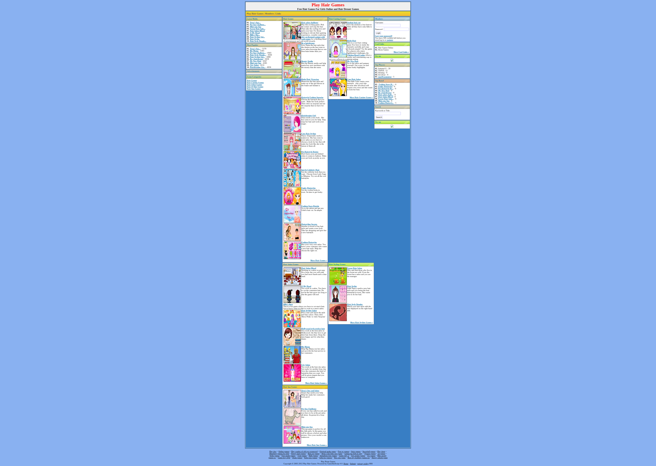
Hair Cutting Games (255, 83)
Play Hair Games (255, 13)
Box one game (340, 458)
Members (269, 13)
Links (278, 13)
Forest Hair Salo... (257, 29)
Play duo (272, 451)
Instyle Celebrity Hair (310, 170)
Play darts (381, 451)
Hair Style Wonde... (258, 41)
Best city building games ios (359, 458)
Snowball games (369, 451)
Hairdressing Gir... (257, 67)
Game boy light (284, 458)
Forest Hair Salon (354, 268)
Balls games (313, 456)
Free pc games (343, 451)
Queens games (370, 454)
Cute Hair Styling (308, 134)
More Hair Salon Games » (316, 383)
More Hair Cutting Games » (361, 97)
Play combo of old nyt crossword (304, 451)
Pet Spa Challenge (308, 409)
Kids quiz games (310, 458)
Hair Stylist (254, 39)
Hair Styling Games (255, 87)
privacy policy (363, 464)
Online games (283, 451)
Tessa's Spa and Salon (310, 391)
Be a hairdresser (256, 59)
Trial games (302, 456)
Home (346, 464)
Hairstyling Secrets (309, 224)
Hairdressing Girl (308, 115)
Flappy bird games (298, 454)
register (390, 40)
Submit (353, 464)
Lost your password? (383, 36)
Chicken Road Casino (356, 55)
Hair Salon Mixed (257, 31)
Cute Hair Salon (354, 79)
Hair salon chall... (385, 95)
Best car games (313, 454)
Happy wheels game (380, 458)
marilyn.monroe (385, 77)
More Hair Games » (318, 260)
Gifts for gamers (325, 458)
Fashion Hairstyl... (386, 103)
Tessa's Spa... (255, 23)
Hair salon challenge (309, 23)
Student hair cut (353, 23)
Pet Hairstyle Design (309, 152)
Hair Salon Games (254, 85)
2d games (381, 454)
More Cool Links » (401, 52)
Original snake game (328, 451)
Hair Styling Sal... (257, 37)
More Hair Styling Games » (361, 322)
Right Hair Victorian (310, 79)
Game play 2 (344, 456)
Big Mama (254, 51)
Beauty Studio (307, 61)
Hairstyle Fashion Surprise (312, 97)
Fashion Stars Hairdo (310, 206)
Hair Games (252, 80)
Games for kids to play (353, 454)
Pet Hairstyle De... (385, 88)
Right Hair (351, 41)
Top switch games (358, 456)
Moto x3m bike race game (332, 454)
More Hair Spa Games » (317, 445)
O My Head (255, 33)
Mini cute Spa (255, 27)
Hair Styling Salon (309, 310)
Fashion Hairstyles (309, 242)
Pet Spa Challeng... (258, 25)
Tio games (371, 456)
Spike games (274, 456)
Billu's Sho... (255, 35)
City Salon (254, 65)
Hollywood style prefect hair (313, 329)
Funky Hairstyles (308, 188)
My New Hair (255, 61)
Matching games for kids (279, 454)
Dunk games (297, 458)
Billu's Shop (288, 304)
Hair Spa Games (254, 89)
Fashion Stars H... (386, 84)
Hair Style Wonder (355, 304)
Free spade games (288, 456)
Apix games (355, 451)
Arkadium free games (328, 456)
